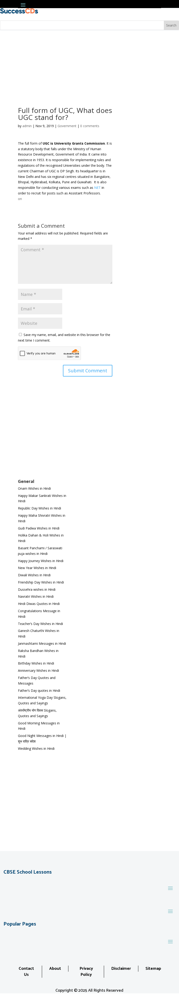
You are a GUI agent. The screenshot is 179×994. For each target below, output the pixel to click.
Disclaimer (121, 969)
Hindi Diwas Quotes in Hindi (39, 603)
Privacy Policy (86, 972)
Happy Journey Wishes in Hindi (40, 561)
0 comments (89, 126)
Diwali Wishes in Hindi (34, 575)
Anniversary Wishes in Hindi (38, 670)
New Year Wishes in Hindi (37, 568)
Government (67, 126)
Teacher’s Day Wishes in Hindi (40, 623)
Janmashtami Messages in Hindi (42, 643)
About (55, 969)
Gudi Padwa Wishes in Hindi (38, 528)
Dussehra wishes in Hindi (36, 589)
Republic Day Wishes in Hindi (39, 508)
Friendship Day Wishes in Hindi (41, 582)
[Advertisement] (89, 65)
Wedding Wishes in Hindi (36, 748)
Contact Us (26, 972)
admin (27, 126)
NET (97, 187)
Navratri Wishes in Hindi (36, 596)
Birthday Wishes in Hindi (36, 663)
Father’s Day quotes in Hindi (39, 690)
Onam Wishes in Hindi (34, 488)
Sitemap (153, 969)
